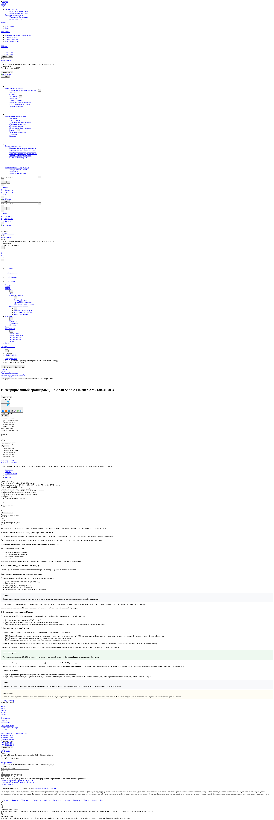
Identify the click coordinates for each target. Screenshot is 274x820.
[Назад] (11, 291)
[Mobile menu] (2, 223)
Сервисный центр (7, 726)
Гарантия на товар (7, 739)
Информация (5, 722)
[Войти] (2, 250)
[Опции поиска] (2, 179)
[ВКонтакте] (3, 411)
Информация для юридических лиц (14, 733)
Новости (4, 720)
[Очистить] (39, 177)
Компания (4, 714)
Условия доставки (7, 737)
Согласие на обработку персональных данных (18, 782)
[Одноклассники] (6, 411)
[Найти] (8, 182)
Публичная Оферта (8, 784)
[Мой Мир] (9, 411)
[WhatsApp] (18, 411)
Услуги (3, 712)
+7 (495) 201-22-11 (7, 52)
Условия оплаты (7, 735)
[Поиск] (2, 247)
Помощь (4, 729)
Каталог (4, 706)
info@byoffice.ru (7, 60)
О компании (5, 718)
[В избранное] (5, 402)
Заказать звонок (7, 56)
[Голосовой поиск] (3, 182)
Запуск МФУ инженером (18, 11)
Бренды (3, 710)
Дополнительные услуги (10, 728)
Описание (9, 470)
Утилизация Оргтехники (18, 17)
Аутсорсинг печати (16, 19)
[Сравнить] (5, 405)
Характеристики (11, 474)
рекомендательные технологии (44, 788)
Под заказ (5, 415)
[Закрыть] (2, 260)
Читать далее (36, 794)
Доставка (8, 477)
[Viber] (15, 411)
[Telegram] (21, 411)
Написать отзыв (7, 513)
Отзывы (8, 472)
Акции (3, 708)
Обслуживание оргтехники (19, 13)
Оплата (7, 476)
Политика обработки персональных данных (17, 781)
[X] (12, 411)
